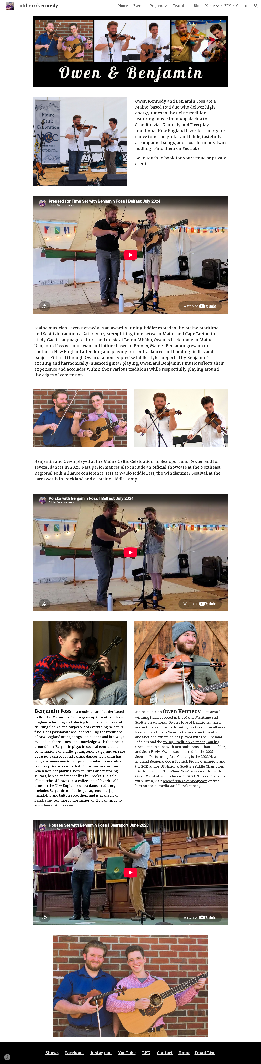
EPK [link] (227, 6)
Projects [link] (156, 6)
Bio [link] (196, 6)
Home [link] (123, 6)
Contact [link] (242, 6)
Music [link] (210, 6)
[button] (256, 6)
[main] (181, 133)
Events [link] (138, 6)
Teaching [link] (180, 6)
